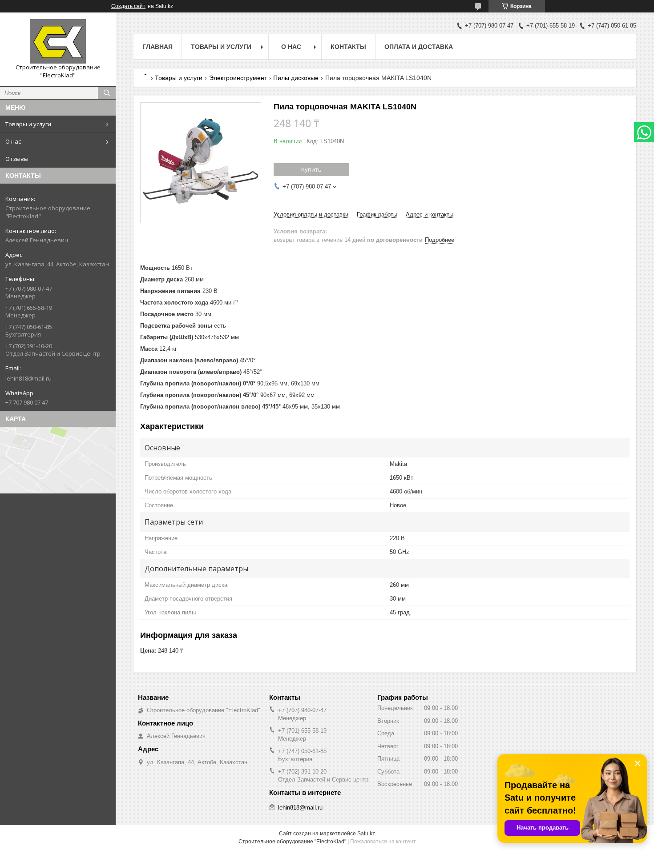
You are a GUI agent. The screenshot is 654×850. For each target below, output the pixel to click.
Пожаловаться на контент (383, 841)
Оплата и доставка (418, 46)
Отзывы (16, 159)
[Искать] (107, 93)
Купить (311, 169)
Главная (157, 46)
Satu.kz (366, 833)
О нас (13, 141)
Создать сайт (128, 6)
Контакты (348, 46)
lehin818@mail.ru (28, 378)
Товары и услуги (28, 124)
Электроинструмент (238, 77)
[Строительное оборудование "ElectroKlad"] (58, 41)
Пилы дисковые (296, 77)
